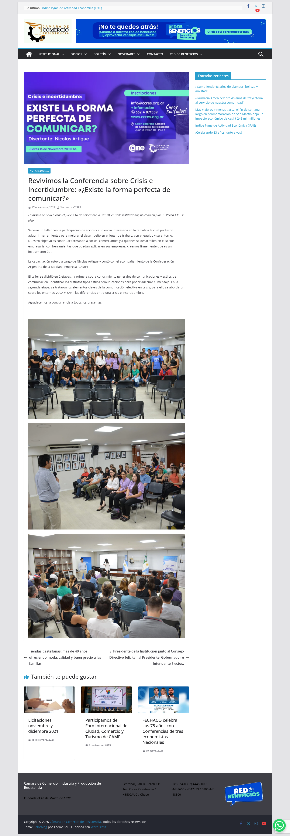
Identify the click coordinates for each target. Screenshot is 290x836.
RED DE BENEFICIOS (184, 54)
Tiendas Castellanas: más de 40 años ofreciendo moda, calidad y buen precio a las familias (65, 657)
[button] (62, 54)
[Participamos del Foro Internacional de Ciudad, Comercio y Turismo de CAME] (106, 699)
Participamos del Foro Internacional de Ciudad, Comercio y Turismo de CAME (106, 728)
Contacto (155, 54)
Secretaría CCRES (70, 207)
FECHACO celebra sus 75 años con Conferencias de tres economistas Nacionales (162, 731)
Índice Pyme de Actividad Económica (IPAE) (225, 125)
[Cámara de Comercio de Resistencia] (29, 54)
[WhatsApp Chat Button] (279, 825)
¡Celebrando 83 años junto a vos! (218, 132)
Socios (76, 54)
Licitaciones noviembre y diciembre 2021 (43, 725)
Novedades (126, 54)
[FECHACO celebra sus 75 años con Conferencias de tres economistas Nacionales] (163, 699)
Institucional (49, 54)
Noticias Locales (39, 170)
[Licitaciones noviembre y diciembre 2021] (49, 699)
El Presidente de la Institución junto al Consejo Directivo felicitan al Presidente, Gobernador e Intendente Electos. (146, 657)
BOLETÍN (100, 54)
